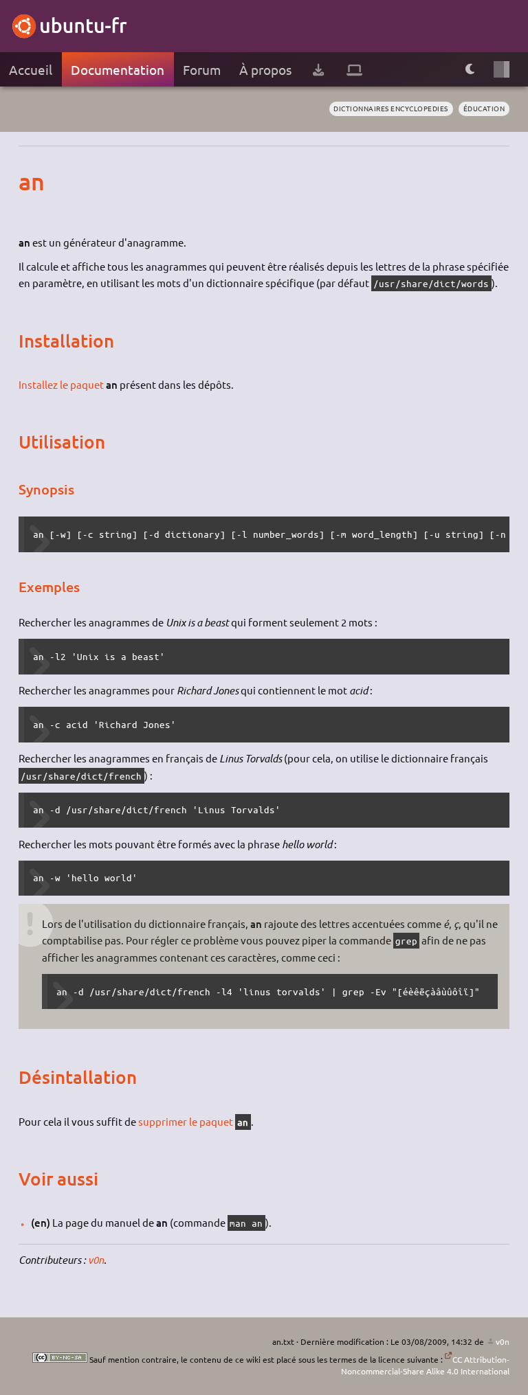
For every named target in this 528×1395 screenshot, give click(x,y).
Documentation (117, 69)
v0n (96, 1260)
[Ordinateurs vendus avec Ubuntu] (354, 69)
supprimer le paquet (185, 1121)
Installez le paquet (61, 384)
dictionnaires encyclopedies (390, 108)
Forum (202, 69)
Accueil (30, 69)
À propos (265, 69)
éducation (484, 108)
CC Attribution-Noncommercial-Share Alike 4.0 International (425, 1365)
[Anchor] (32, 181)
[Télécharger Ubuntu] (318, 69)
